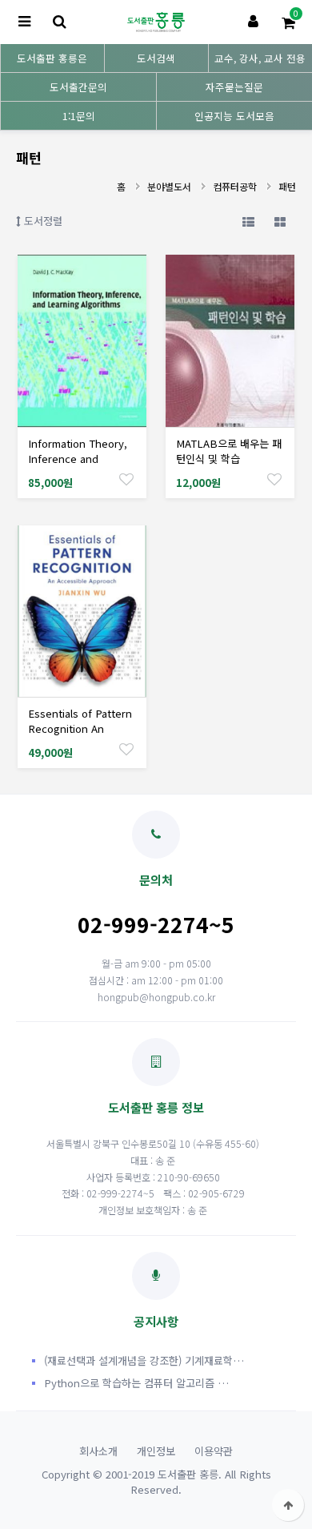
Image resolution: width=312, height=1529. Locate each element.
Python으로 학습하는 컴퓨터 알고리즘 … (136, 1382)
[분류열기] (24, 22)
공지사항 (156, 1321)
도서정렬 (41, 220)
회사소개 (98, 1451)
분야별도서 (169, 186)
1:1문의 (78, 115)
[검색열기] (59, 22)
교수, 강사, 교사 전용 (260, 58)
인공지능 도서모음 (234, 115)
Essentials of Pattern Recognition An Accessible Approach (80, 728)
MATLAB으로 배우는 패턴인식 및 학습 (229, 451)
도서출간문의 (78, 87)
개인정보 (156, 1451)
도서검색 (156, 58)
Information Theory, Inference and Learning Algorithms (78, 458)
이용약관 (213, 1451)
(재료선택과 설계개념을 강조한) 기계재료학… (144, 1360)
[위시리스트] (126, 478)
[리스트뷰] (248, 221)
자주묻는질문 (234, 87)
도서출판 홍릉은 (52, 58)
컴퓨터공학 (235, 186)
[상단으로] (288, 1505)
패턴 (287, 186)
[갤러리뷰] (280, 221)
